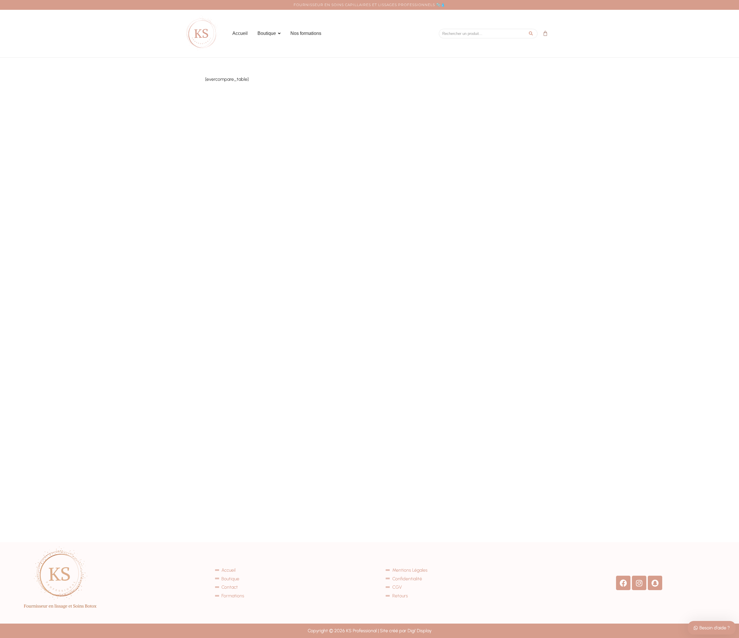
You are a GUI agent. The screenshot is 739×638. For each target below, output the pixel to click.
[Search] (531, 33)
